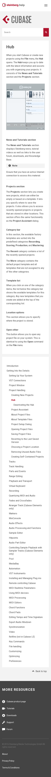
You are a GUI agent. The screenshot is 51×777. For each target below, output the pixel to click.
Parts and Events (17, 471)
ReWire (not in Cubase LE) (22, 636)
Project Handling (17, 390)
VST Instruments (17, 573)
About (5, 754)
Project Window (17, 385)
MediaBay (14, 563)
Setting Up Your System (20, 375)
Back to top (41, 671)
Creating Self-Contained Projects (27, 456)
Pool (11, 558)
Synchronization (17, 627)
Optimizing (14, 656)
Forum (9, 729)
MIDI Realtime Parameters (22, 588)
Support (10, 722)
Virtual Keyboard (17, 486)
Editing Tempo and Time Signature (26, 617)
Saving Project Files (21, 434)
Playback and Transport (20, 481)
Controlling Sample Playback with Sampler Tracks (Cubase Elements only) (26, 550)
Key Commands (17, 641)
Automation (14, 568)
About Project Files (20, 414)
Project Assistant (19, 409)
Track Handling (16, 466)
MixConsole (15, 518)
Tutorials (10, 708)
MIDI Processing (17, 597)
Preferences (15, 661)
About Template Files (21, 419)
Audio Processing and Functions (25, 528)
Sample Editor (16, 533)
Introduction (12, 366)
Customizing (15, 651)
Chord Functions (17, 607)
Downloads (12, 715)
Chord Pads (15, 612)
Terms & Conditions (11, 768)
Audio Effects (16, 523)
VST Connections (17, 380)
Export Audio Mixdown (20, 622)
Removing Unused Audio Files (26, 452)
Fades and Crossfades (20, 500)
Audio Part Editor (17, 542)
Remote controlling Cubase (22, 583)
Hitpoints (13, 538)
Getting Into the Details (18, 370)
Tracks (12, 461)
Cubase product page (16, 701)
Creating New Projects (22, 395)
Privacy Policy (8, 761)
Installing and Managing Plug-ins (25, 578)
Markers (13, 513)
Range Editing (16, 476)
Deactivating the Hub (23, 405)
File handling (15, 646)
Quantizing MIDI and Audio (22, 495)
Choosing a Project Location (25, 447)
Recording (14, 490)
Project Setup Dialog (21, 424)
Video (12, 632)
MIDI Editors (15, 602)
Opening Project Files (22, 429)
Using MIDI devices (19, 593)
